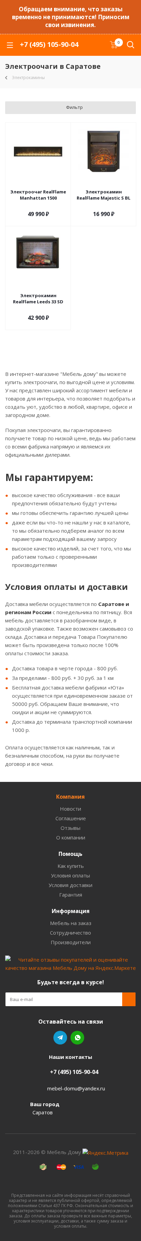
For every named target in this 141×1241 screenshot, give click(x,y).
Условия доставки (70, 885)
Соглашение (70, 818)
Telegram (60, 1037)
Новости (70, 808)
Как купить (70, 865)
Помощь (70, 854)
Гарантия (70, 894)
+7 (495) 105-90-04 (49, 44)
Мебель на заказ (70, 923)
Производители (71, 942)
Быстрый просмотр (38, 183)
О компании (70, 837)
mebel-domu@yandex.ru (76, 1088)
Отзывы (70, 827)
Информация (71, 911)
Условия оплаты (70, 875)
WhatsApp (77, 1037)
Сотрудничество (70, 932)
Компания (70, 796)
